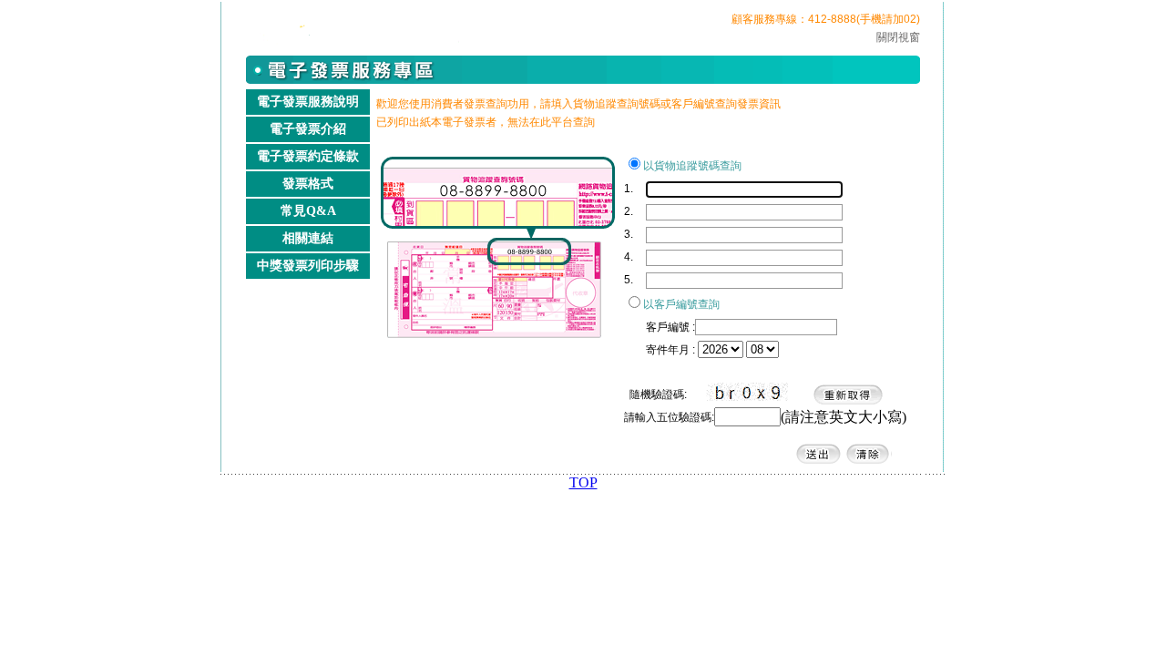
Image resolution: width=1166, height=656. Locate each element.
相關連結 (307, 238)
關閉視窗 (898, 37)
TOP (583, 482)
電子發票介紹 (308, 129)
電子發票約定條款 (308, 156)
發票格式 (307, 183)
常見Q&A (308, 211)
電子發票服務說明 (308, 101)
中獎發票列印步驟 (308, 265)
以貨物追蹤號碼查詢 (692, 165)
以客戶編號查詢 (681, 304)
